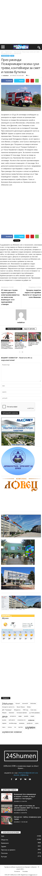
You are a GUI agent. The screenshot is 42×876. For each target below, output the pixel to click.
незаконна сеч (21, 720)
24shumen (7, 703)
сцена (36, 723)
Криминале (8, 52)
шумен (30, 727)
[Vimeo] (21, 779)
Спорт (17, 340)
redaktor (6, 75)
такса (3, 727)
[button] (38, 47)
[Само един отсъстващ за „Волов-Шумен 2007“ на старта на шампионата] (21, 337)
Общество (4, 840)
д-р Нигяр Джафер (34, 712)
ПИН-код (25, 710)
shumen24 (25, 703)
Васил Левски (21, 707)
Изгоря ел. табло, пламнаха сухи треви (33, 344)
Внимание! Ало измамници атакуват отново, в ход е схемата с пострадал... (25, 796)
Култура (4, 856)
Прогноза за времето (8, 850)
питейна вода (13, 723)
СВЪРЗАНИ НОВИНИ (13, 329)
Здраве (3, 846)
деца (5, 716)
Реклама (25, 871)
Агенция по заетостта (8, 707)
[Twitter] (16, 779)
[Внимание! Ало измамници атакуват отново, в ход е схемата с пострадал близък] (7, 337)
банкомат (11, 712)
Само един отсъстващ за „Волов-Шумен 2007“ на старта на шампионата (20, 345)
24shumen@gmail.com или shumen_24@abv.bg (26, 774)
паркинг (4, 723)
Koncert (18, 703)
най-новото (12, 720)
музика (4, 720)
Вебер (29, 707)
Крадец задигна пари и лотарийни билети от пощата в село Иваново (32, 293)
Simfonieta (33, 703)
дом (2, 52)
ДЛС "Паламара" (7, 710)
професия (29, 723)
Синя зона (33, 710)
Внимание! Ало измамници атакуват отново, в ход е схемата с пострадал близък (7, 345)
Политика (4, 853)
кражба (26, 716)
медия (32, 716)
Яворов (4, 712)
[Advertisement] (21, 22)
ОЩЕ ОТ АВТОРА (29, 329)
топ (15, 727)
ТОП (12, 56)
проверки (21, 723)
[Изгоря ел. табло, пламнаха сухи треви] (34, 337)
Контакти (17, 871)
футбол (20, 727)
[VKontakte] (26, 779)
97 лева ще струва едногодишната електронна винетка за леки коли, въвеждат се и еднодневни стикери (10, 297)
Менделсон (17, 710)
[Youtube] (30, 779)
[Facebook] (12, 779)
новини (31, 720)
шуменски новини (12, 731)
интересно (13, 716)
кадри (20, 716)
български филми (22, 712)
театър (10, 727)
